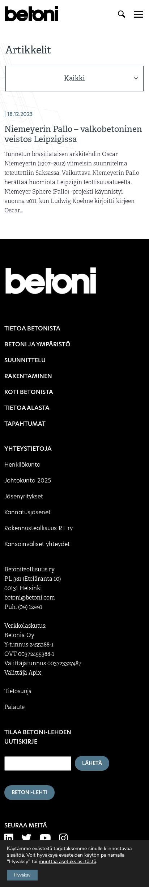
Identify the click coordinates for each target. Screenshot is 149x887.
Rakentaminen (28, 376)
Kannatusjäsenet (27, 512)
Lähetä (92, 763)
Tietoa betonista (32, 328)
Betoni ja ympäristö (37, 344)
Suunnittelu (25, 360)
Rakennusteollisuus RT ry (38, 528)
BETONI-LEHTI (29, 792)
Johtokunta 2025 (27, 480)
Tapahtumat (25, 424)
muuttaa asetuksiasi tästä (67, 861)
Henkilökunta (22, 464)
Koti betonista (28, 392)
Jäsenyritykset (23, 496)
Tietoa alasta (27, 408)
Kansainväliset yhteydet (37, 544)
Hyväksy (22, 875)
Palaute (14, 707)
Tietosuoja (18, 691)
